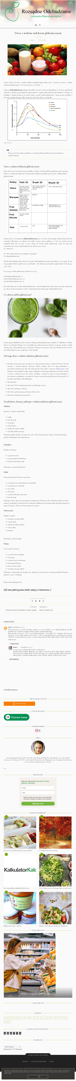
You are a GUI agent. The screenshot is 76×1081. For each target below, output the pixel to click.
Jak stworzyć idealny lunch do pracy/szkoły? (18, 850)
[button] (20, 24)
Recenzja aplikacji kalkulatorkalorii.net (16, 888)
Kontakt (25, 1061)
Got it (43, 1076)
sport (58, 1017)
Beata (10, 627)
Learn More (33, 1076)
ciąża (13, 1017)
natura (44, 1017)
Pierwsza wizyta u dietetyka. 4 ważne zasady (21, 610)
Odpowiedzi (15, 644)
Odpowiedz (12, 639)
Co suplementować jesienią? (48, 850)
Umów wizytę (21, 703)
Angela (15, 647)
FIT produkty (29, 1017)
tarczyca (7, 1021)
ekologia (20, 1017)
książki (37, 1017)
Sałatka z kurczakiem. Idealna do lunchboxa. (53, 926)
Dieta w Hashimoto (46, 610)
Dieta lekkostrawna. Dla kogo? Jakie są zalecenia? (55, 888)
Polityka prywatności (38, 1061)
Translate (19, 1049)
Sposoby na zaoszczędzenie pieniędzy (38, 993)
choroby (7, 1017)
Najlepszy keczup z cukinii (12, 926)
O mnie (51, 1061)
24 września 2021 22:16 (18, 627)
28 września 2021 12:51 (26, 647)
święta (64, 1017)
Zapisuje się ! (38, 804)
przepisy (51, 1017)
